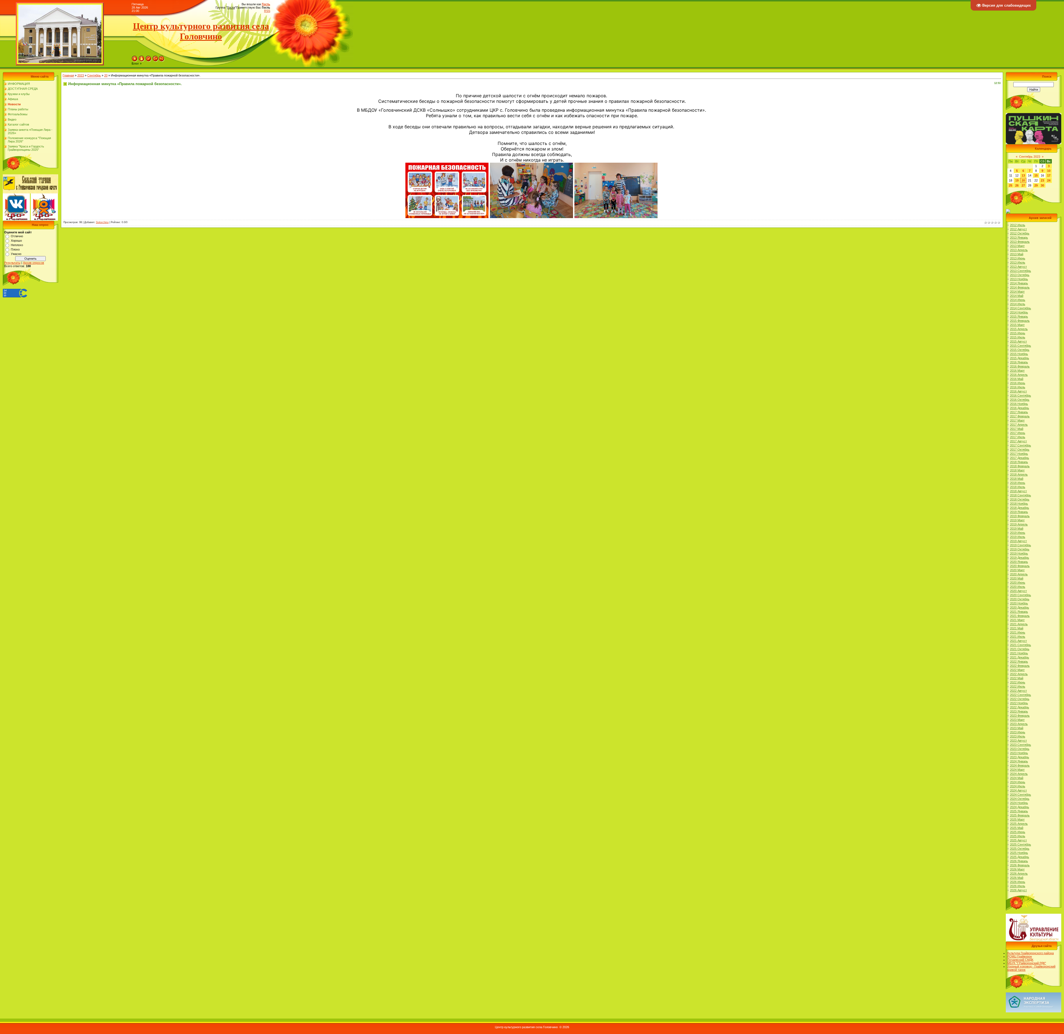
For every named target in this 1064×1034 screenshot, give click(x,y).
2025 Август (1018, 840)
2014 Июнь (1017, 300)
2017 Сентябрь (1020, 445)
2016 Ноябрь (1019, 403)
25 (1010, 185)
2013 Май (1016, 254)
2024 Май (1016, 778)
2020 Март (1017, 570)
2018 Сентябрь (1020, 495)
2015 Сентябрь (1020, 345)
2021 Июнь (1017, 632)
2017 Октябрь (1019, 449)
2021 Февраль (1020, 615)
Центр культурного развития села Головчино (201, 31)
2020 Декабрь (1019, 607)
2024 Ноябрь (1019, 803)
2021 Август (1018, 640)
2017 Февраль (1020, 416)
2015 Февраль (1020, 320)
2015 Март (1017, 324)
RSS (267, 10)
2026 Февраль (1020, 865)
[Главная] (135, 57)
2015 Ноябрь (1019, 354)
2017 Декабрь (1019, 457)
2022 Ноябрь (1019, 703)
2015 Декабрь (1019, 358)
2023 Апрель (1019, 724)
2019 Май (1016, 528)
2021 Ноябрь (1019, 653)
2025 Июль (1017, 836)
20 (106, 75)
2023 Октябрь (1019, 748)
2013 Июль (1017, 262)
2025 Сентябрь (1020, 844)
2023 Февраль (1020, 715)
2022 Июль (1017, 686)
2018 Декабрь (1019, 507)
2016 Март (1017, 370)
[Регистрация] (148, 57)
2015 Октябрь (1019, 349)
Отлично (17, 236)
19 (1017, 180)
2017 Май (1016, 428)
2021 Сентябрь (1020, 645)
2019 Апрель (1019, 524)
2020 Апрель (1019, 574)
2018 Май (1016, 478)
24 (1048, 180)
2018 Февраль (1020, 466)
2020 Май (1016, 578)
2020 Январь (1019, 561)
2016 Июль (1017, 387)
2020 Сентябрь (1020, 595)
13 (1023, 175)
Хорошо (16, 240)
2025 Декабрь (1019, 857)
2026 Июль (1017, 886)
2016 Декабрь (1019, 408)
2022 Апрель (1019, 674)
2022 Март (1017, 670)
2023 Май (1016, 728)
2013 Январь (1019, 237)
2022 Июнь (1017, 682)
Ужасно (16, 254)
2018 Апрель (1019, 474)
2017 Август (1018, 441)
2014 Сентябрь (1020, 308)
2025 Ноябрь (1019, 852)
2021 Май (1016, 628)
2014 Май (1016, 295)
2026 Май (1016, 877)
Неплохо (17, 245)
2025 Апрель (1019, 823)
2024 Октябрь (1019, 798)
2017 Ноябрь (1019, 453)
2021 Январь (1019, 611)
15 (1036, 175)
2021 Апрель (1019, 624)
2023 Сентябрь (1020, 744)
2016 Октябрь (1019, 399)
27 (1023, 185)
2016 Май (1016, 379)
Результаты (12, 262)
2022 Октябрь (1019, 699)
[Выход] (155, 57)
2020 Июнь (1017, 582)
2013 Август (1018, 266)
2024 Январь (1019, 761)
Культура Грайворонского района (1030, 953)
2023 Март (1017, 719)
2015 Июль (1017, 337)
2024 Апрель (1019, 773)
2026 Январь (1019, 861)
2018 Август (1018, 491)
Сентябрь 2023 (1029, 156)
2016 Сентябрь (1020, 395)
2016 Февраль (1020, 366)
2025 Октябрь (1019, 848)
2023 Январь (1019, 711)
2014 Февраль (1020, 287)
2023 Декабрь (1019, 757)
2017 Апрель (1019, 424)
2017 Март (1017, 420)
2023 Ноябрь (1019, 753)
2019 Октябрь (1019, 549)
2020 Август (1018, 591)
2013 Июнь (1017, 258)
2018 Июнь (1017, 482)
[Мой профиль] (142, 57)
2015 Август (1018, 341)
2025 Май (1016, 827)
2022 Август (1018, 690)
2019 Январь (1019, 512)
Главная (68, 75)
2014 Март (1017, 291)
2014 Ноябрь (1019, 312)
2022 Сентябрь (1020, 694)
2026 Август (1018, 890)
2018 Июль (1017, 487)
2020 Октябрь (1019, 599)
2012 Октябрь (1019, 233)
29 (1036, 185)
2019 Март (1017, 520)
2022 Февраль (1020, 665)
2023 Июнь (1017, 732)
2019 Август (1018, 541)
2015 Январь (1019, 316)
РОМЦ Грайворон (1019, 956)
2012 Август (1018, 229)
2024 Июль (1017, 786)
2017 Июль (1017, 437)
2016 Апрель (1019, 374)
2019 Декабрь (1019, 557)
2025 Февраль (1020, 815)
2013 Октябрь (1019, 275)
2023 (80, 75)
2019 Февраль (1020, 516)
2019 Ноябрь (1019, 553)
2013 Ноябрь (1019, 279)
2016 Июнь (1017, 383)
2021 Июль (1017, 636)
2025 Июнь (1017, 832)
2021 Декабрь (1019, 657)
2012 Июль (1017, 225)
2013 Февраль (1020, 241)
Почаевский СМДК (1020, 959)
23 (1042, 180)
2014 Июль (1017, 304)
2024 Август (1018, 790)
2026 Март (1017, 869)
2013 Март (1017, 245)
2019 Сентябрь (1020, 545)
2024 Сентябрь (1020, 794)
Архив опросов (33, 262)
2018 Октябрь (1019, 499)
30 (1042, 185)
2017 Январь (1019, 412)
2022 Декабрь (1019, 707)
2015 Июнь (1017, 333)
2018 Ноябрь (1019, 503)
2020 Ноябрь (1019, 603)
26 (1017, 185)
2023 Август (1018, 740)
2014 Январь (1019, 283)
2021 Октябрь (1019, 649)
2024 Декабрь (1019, 807)
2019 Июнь (1017, 532)
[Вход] (161, 57)
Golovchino (102, 222)
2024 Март (1017, 769)
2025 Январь (1019, 811)
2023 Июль (1017, 736)
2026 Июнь (1017, 882)
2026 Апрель (1019, 873)
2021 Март (1017, 620)
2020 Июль (1017, 586)
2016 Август (1018, 391)
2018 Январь (1019, 462)
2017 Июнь (1017, 433)
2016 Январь (1019, 362)
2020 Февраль (1020, 566)
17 (1048, 175)
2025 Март (1017, 819)
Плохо (15, 249)
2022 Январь (1019, 661)
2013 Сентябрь (1020, 270)
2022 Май (1016, 678)
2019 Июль (1017, 536)
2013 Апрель (1019, 250)
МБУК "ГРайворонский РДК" (1026, 963)
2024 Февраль (1020, 765)
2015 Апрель (1019, 329)
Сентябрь (94, 75)
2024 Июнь (1017, 782)
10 (1048, 170)
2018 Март (1017, 470)
